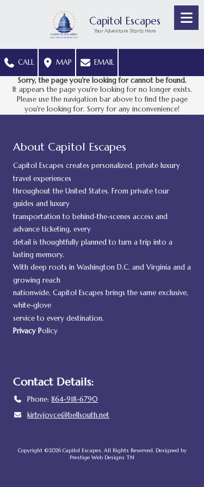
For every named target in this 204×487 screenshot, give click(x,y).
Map (63, 62)
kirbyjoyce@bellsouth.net (68, 415)
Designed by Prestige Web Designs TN (128, 453)
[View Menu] (186, 17)
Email (103, 62)
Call (25, 62)
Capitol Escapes (124, 21)
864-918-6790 (74, 399)
